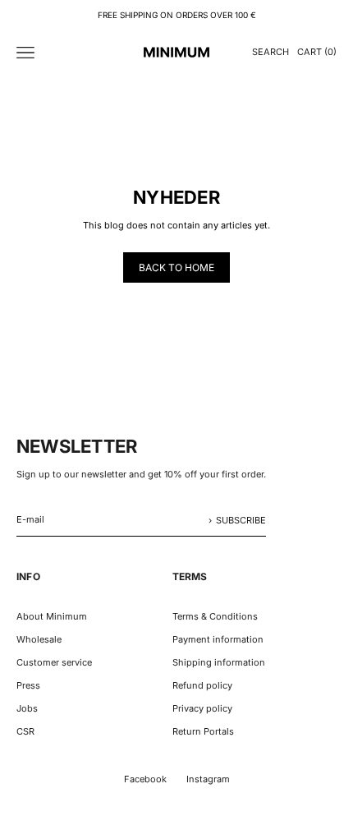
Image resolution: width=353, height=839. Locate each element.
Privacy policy (202, 708)
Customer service (54, 662)
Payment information (218, 639)
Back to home (176, 267)
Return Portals (203, 731)
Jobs (27, 708)
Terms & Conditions (215, 616)
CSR (25, 731)
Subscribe (241, 520)
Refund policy (202, 685)
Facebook (145, 779)
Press (28, 685)
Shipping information (218, 662)
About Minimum (51, 616)
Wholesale (39, 639)
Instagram (208, 779)
